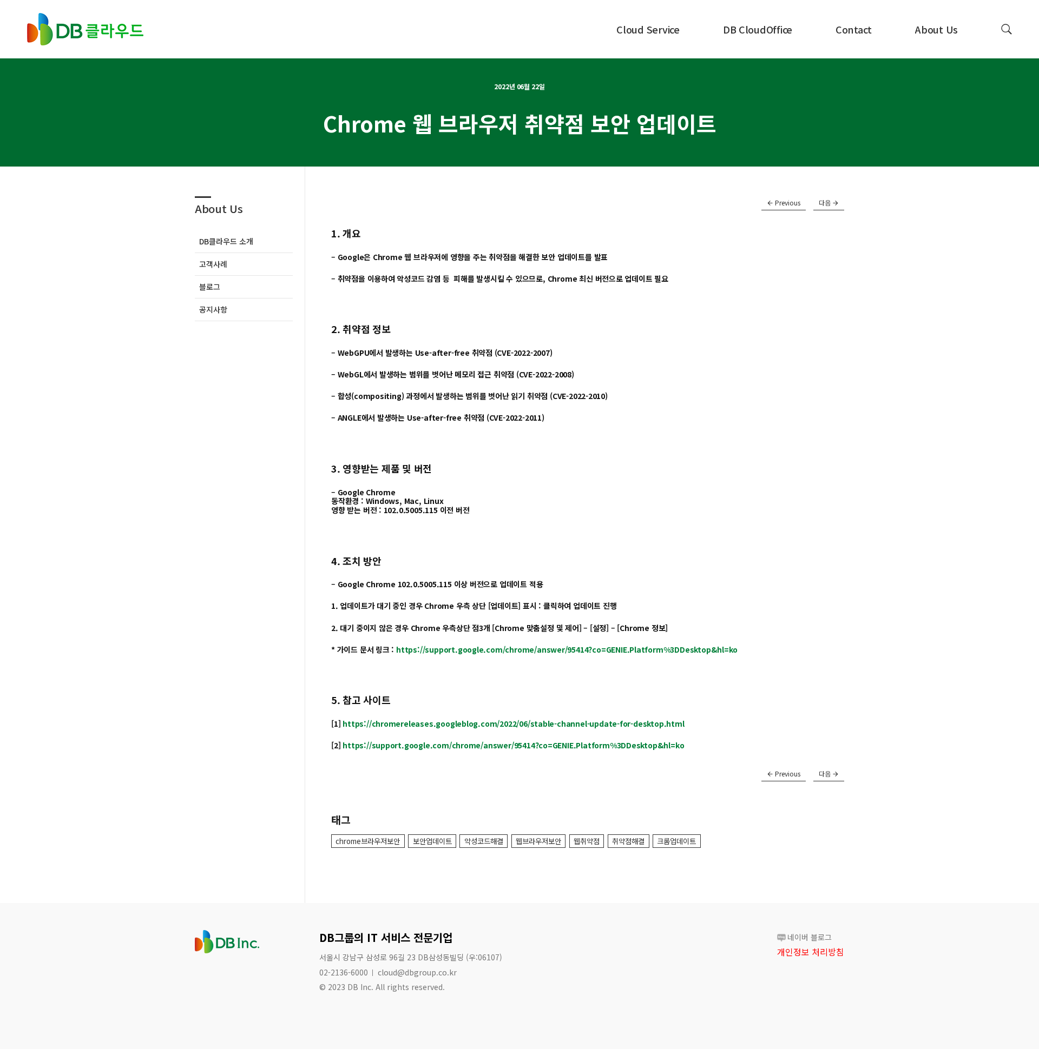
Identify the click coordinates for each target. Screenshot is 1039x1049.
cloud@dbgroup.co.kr (417, 972)
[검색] (1006, 29)
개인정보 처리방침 (810, 951)
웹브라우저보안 (538, 840)
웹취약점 (587, 840)
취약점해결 (628, 840)
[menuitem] (648, 29)
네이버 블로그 (809, 937)
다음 (825, 202)
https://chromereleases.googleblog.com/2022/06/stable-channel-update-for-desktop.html (513, 723)
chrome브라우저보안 (368, 840)
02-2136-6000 (343, 972)
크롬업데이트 (676, 840)
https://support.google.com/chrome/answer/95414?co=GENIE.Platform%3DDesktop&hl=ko (567, 649)
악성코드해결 (483, 840)
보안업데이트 (432, 840)
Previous (786, 202)
